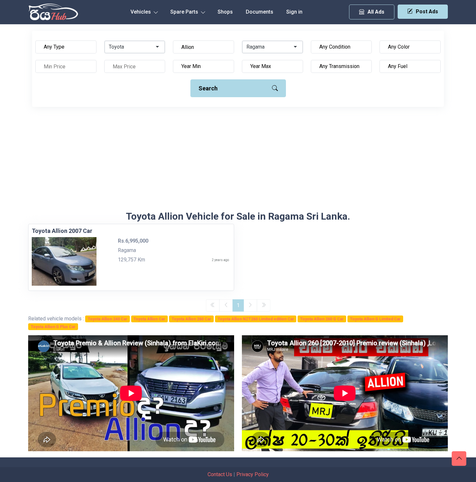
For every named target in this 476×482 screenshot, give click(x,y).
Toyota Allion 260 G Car (322, 319)
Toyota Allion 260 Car (191, 319)
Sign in (294, 12)
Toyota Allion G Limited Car (375, 319)
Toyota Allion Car (149, 319)
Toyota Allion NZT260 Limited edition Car (256, 319)
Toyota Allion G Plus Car (53, 327)
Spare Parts (184, 12)
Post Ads (427, 11)
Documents (259, 12)
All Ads (376, 12)
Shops (225, 12)
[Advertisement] (238, 162)
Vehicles (141, 12)
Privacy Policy (252, 474)
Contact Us (220, 474)
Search (208, 88)
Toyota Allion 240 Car (107, 319)
